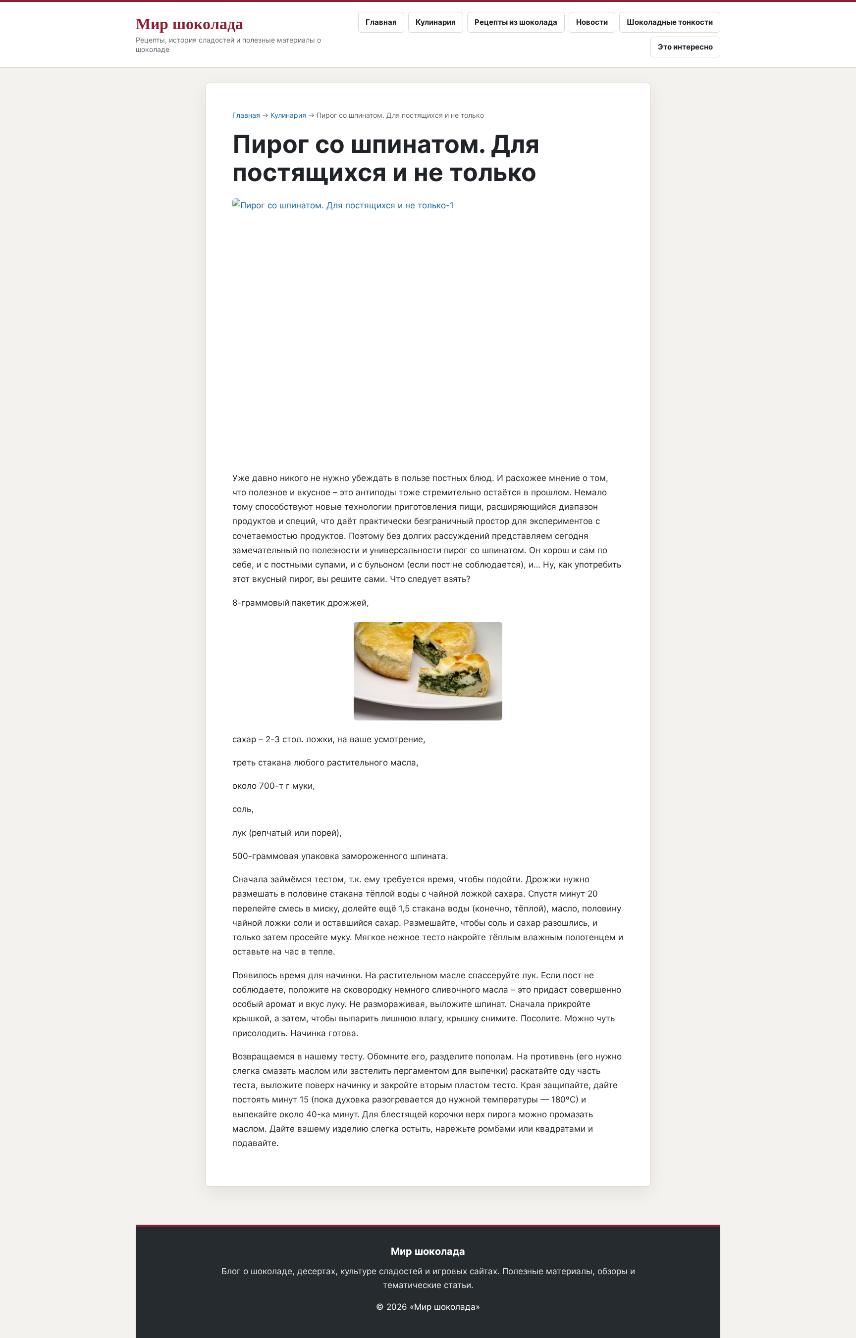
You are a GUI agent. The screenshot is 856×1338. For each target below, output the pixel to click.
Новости (592, 22)
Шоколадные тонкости (670, 22)
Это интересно (685, 46)
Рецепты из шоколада (516, 22)
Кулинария (436, 22)
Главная (381, 22)
